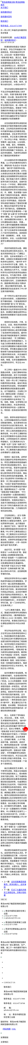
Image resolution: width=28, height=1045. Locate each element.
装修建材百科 (10, 973)
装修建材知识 (10, 40)
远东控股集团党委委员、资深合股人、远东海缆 (15, 884)
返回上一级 (3, 899)
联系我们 (8, 978)
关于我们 (8, 962)
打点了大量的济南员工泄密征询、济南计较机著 (15, 892)
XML (14, 1029)
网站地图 (6, 1029)
